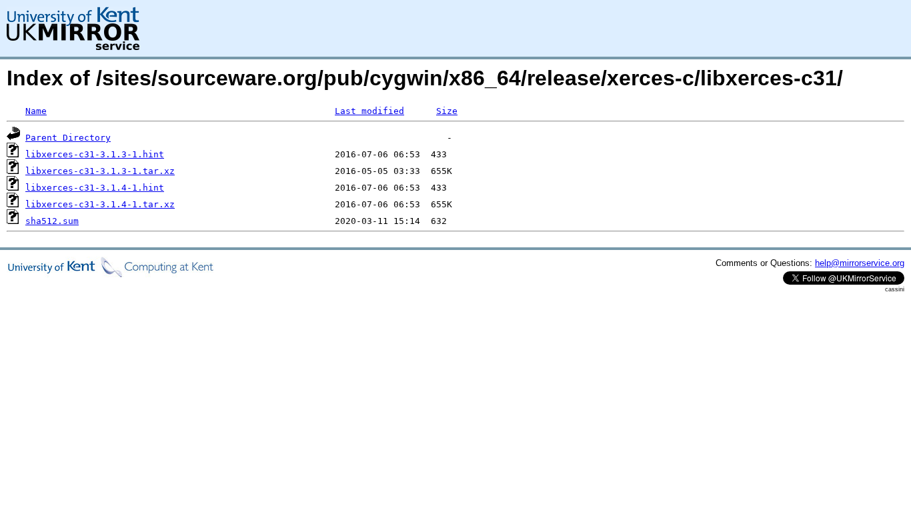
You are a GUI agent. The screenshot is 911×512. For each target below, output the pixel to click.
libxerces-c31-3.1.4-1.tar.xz (100, 204)
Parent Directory (68, 138)
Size (447, 111)
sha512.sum (52, 221)
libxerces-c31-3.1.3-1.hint (94, 154)
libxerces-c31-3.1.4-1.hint (94, 188)
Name (36, 111)
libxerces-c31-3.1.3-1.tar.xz (100, 171)
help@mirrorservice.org (859, 263)
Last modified (369, 111)
